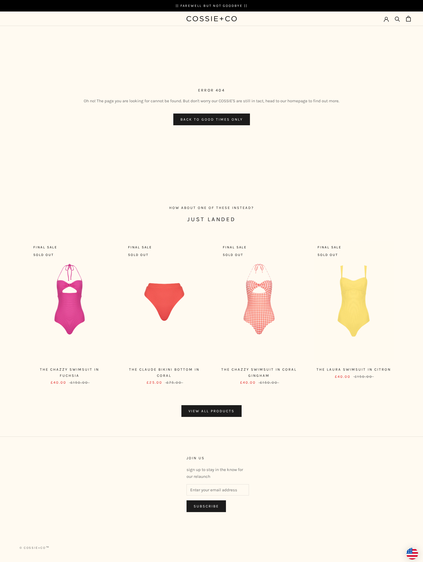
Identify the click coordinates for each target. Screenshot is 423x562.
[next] (407, 308)
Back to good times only (211, 119)
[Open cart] (408, 19)
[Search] (397, 18)
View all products (211, 411)
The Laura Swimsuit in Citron (354, 369)
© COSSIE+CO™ (34, 548)
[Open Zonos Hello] (412, 554)
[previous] (15, 308)
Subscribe (206, 506)
